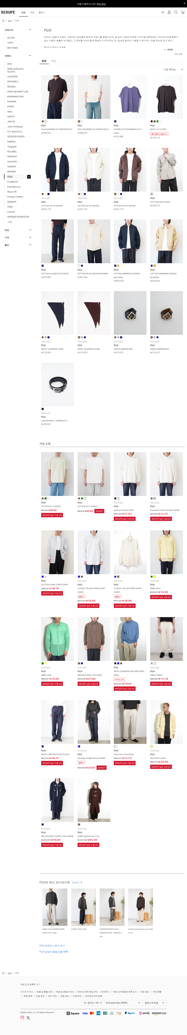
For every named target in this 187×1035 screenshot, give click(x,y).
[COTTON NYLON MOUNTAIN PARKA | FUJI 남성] (94, 241)
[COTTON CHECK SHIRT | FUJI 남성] (166, 170)
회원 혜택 (28, 995)
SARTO (10, 116)
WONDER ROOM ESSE (18, 216)
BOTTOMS (12, 47)
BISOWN (11, 171)
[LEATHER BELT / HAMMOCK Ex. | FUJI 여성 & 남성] (57, 385)
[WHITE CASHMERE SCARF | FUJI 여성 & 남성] (57, 313)
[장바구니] (183, 12)
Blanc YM (12, 191)
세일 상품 (178, 54)
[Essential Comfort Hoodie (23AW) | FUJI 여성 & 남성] (166, 474)
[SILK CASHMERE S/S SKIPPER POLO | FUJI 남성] (57, 97)
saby (9, 111)
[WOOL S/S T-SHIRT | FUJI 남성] (166, 97)
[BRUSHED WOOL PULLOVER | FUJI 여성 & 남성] (94, 639)
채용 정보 (64, 995)
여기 (38, 984)
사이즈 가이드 (26, 991)
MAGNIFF (11, 201)
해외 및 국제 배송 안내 (87, 991)
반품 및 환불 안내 (44, 991)
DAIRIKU (11, 141)
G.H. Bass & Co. (14, 131)
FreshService (13, 186)
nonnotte (12, 161)
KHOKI (10, 106)
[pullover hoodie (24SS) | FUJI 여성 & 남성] (130, 474)
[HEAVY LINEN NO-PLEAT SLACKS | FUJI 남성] (57, 722)
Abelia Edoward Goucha (15, 70)
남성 (23, 12)
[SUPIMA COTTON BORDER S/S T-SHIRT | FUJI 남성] (130, 97)
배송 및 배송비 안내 (65, 991)
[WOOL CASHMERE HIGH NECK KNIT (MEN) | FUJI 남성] (130, 639)
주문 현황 (157, 991)
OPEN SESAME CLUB (17, 91)
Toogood (11, 146)
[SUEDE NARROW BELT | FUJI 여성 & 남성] (130, 313)
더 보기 (75, 882)
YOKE (10, 206)
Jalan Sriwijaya (15, 126)
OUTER (11, 37)
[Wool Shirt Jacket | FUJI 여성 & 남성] (166, 722)
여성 (32, 12)
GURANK (11, 101)
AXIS (9, 63)
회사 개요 (52, 995)
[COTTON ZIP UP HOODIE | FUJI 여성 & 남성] (57, 170)
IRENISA (11, 86)
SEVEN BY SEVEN (16, 136)
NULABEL (12, 151)
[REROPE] (9, 12)
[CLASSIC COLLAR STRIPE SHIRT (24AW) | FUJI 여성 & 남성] (94, 552)
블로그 (42, 12)
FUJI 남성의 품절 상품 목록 (53, 951)
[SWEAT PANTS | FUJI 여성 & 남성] (166, 639)
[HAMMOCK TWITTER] (28, 1018)
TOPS (10, 42)
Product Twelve (15, 196)
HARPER (11, 166)
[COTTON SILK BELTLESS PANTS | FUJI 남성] (57, 241)
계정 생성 (101, 3)
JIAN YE (11, 121)
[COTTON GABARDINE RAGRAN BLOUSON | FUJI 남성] (130, 241)
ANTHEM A (12, 81)
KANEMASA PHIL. (16, 96)
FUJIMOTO (12, 181)
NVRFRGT (12, 156)
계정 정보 (145, 991)
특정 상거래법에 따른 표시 (125, 991)
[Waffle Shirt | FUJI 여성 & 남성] (166, 552)
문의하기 (105, 991)
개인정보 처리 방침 (93, 995)
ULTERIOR (12, 76)
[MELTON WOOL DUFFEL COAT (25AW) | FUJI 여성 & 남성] (57, 800)
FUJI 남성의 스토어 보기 (52, 945)
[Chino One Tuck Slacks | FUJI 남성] (130, 722)
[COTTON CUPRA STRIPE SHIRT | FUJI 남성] (57, 552)
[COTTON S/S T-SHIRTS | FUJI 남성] (57, 474)
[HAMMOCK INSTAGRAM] (22, 1018)
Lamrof (11, 211)
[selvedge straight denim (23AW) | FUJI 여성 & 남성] (94, 722)
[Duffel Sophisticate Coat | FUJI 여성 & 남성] (94, 800)
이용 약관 (77, 995)
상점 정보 (40, 995)
